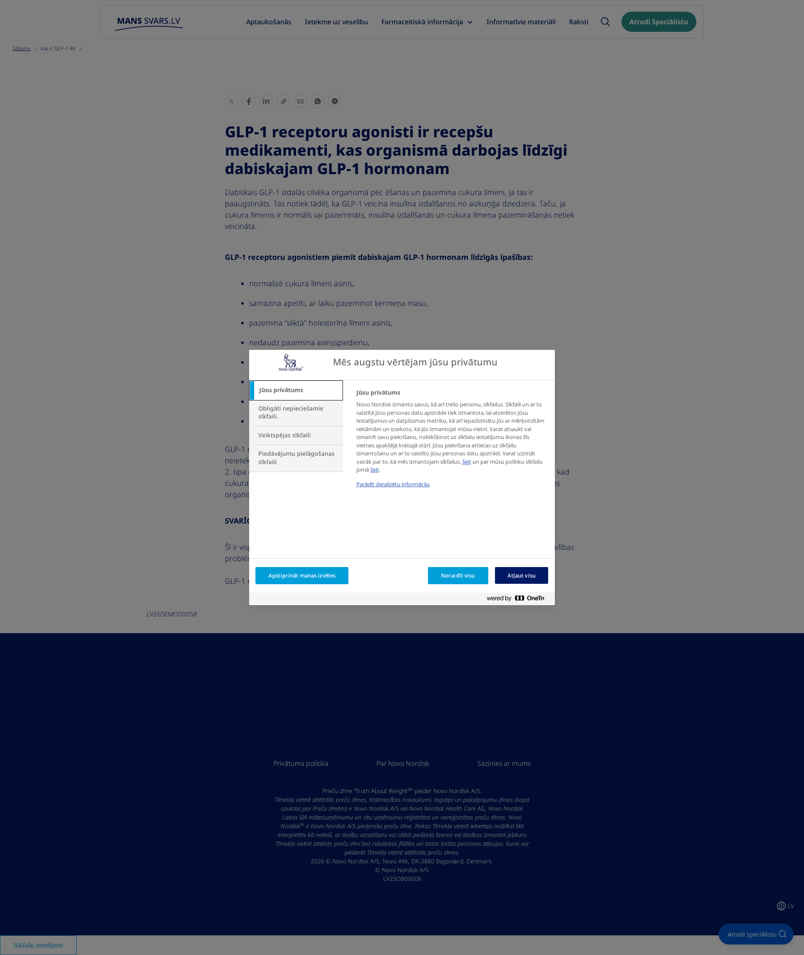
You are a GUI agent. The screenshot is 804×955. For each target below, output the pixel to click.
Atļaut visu (522, 576)
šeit (466, 462)
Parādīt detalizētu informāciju (393, 484)
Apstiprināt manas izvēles (301, 576)
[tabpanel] (452, 444)
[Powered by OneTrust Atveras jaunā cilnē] (519, 600)
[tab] (296, 390)
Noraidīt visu (458, 576)
